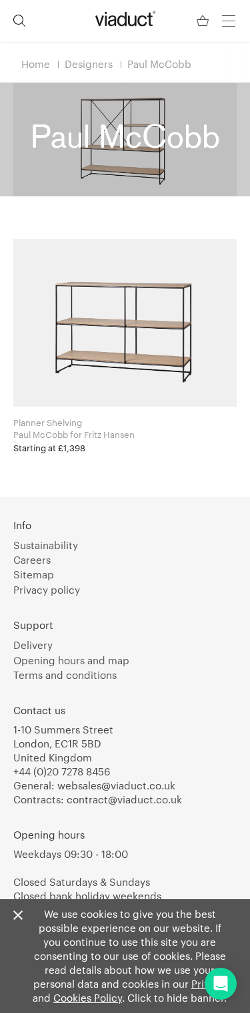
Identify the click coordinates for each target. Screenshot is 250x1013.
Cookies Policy (87, 998)
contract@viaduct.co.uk (124, 799)
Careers (32, 560)
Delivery (33, 645)
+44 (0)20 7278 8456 (61, 771)
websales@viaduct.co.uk (116, 785)
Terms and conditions (65, 675)
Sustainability (45, 545)
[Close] (18, 916)
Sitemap (33, 574)
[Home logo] (125, 18)
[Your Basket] (204, 21)
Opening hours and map (71, 660)
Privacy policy (46, 590)
